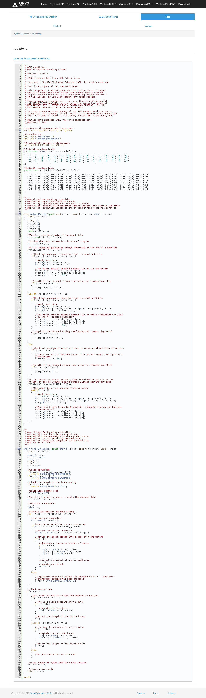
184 (18, 449)
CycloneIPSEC (108, 3)
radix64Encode (38, 214)
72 (18, 214)
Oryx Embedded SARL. (41, 693)
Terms (156, 693)
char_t (44, 151)
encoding (36, 33)
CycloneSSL (73, 3)
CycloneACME (144, 3)
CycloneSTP (126, 3)
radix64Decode (42, 449)
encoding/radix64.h (48, 139)
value (42, 457)
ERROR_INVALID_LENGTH (53, 486)
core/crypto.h (44, 136)
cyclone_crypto (21, 33)
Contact (141, 693)
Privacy (171, 693)
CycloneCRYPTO (165, 3)
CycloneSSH (90, 3)
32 (18, 130)
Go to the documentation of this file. (31, 58)
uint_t (31, 459)
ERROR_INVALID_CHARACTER (60, 581)
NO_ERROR (43, 493)
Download (184, 3)
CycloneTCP (57, 3)
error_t (28, 449)
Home (43, 3)
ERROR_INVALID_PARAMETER (55, 474)
